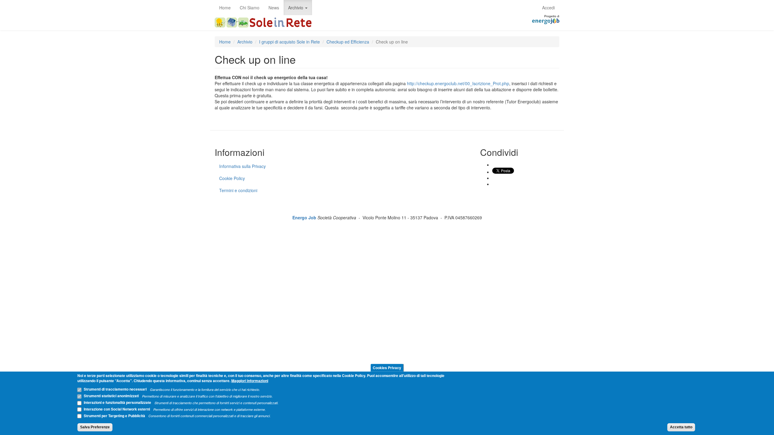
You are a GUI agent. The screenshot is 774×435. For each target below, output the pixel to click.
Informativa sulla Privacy (242, 166)
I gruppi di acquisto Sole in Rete (289, 42)
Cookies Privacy (387, 367)
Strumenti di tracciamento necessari (115, 389)
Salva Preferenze (95, 427)
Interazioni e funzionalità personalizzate (117, 402)
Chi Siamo (249, 8)
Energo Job (304, 217)
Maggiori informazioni (249, 380)
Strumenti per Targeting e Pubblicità (114, 415)
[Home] (265, 22)
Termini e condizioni (238, 190)
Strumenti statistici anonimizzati (111, 395)
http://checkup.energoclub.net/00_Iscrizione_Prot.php (458, 83)
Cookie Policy (232, 178)
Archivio (296, 8)
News (273, 8)
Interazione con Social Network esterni (117, 409)
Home (225, 8)
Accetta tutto (681, 427)
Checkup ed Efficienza (348, 42)
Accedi (548, 8)
